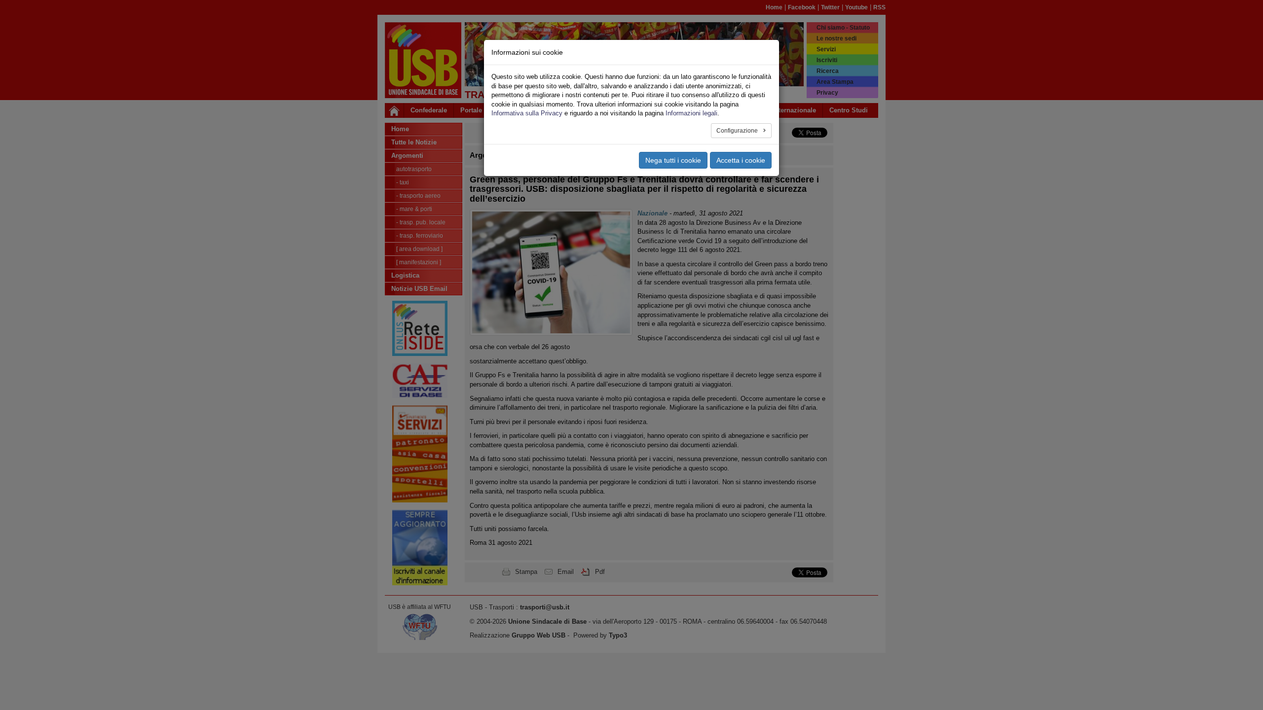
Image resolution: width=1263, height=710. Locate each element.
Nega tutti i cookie (673, 160)
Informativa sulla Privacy (526, 113)
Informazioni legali (691, 113)
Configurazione (737, 130)
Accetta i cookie (740, 160)
